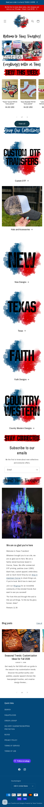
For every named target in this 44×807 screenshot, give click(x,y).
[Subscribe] (36, 470)
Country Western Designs (20, 428)
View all (22, 123)
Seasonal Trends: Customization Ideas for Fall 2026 (21, 657)
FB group (16, 585)
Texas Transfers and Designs (16, 803)
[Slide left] (16, 117)
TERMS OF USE (10, 751)
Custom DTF (20, 180)
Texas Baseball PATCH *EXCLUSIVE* (28, 103)
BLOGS (7, 734)
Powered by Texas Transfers (33, 803)
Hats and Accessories (20, 229)
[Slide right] (27, 117)
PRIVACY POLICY (11, 740)
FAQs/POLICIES (10, 715)
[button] (5, 21)
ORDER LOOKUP (11, 720)
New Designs (20, 282)
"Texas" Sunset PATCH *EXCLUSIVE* (10, 103)
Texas (20, 330)
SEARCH (8, 709)
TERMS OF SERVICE (12, 745)
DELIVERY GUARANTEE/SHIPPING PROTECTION (17, 727)
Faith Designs (20, 379)
